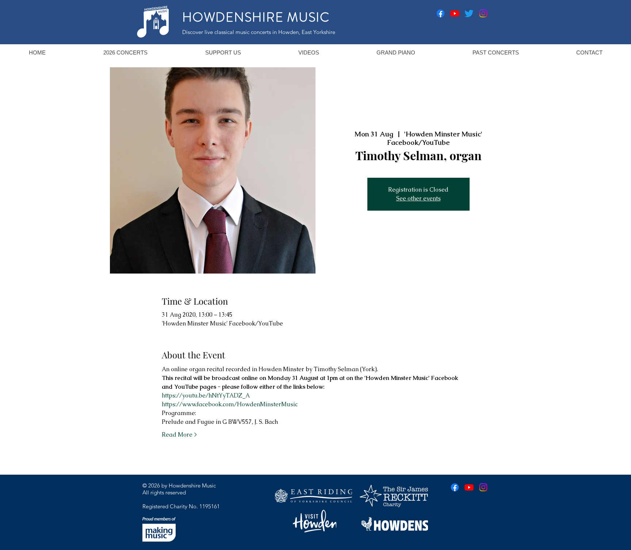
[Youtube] (455, 13)
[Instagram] (483, 13)
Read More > (179, 434)
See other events (418, 198)
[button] (125, 52)
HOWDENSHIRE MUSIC (256, 17)
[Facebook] (440, 13)
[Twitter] (469, 13)
